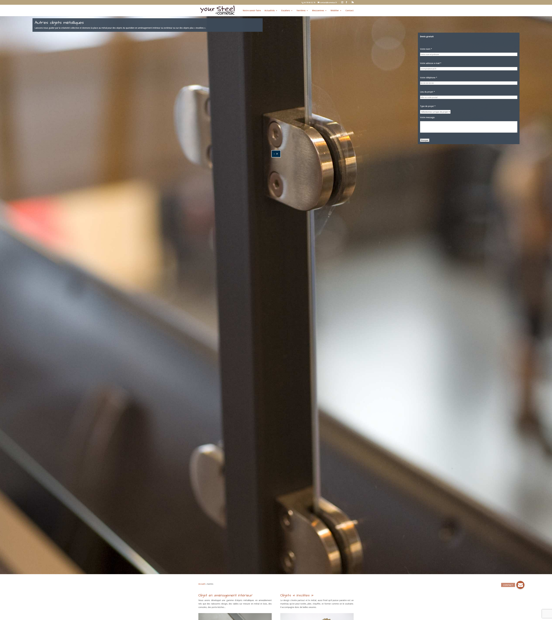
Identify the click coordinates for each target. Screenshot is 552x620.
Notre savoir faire (252, 10)
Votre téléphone (428, 77)
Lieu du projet (427, 91)
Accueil (201, 583)
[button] (520, 585)
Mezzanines (318, 10)
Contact (349, 10)
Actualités (269, 10)
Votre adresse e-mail (430, 63)
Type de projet (428, 106)
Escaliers (285, 10)
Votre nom (426, 49)
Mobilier (335, 10)
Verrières (301, 10)
